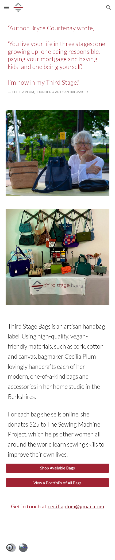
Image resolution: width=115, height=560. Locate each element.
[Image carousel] (58, 257)
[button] (6, 7)
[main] (58, 59)
